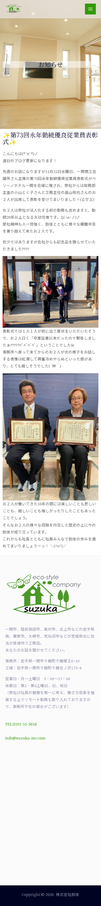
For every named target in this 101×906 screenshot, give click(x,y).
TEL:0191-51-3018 (21, 724)
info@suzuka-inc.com (25, 737)
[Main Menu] (90, 9)
